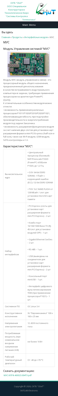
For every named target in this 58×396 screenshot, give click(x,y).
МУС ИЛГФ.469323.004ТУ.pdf (18, 375)
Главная (6, 37)
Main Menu (29, 24)
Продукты (17, 37)
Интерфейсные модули (36, 37)
